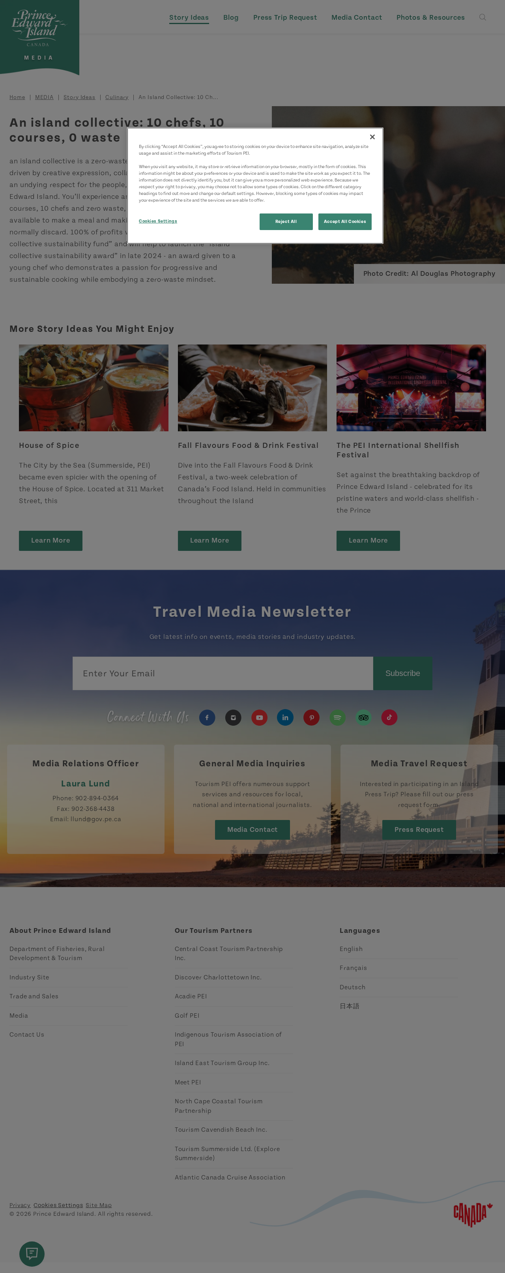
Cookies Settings (158, 221)
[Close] (372, 137)
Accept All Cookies (345, 221)
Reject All (286, 221)
